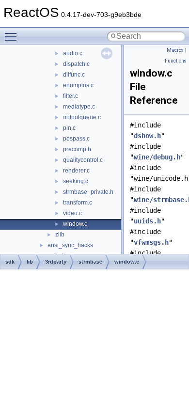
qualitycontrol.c (83, 160)
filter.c (70, 96)
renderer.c (76, 170)
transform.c (77, 202)
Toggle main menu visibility (12, 36)
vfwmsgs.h (151, 242)
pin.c (69, 128)
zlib (59, 234)
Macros (175, 50)
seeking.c (75, 181)
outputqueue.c (82, 117)
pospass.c (76, 138)
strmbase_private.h (88, 192)
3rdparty (55, 262)
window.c (75, 223)
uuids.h (147, 221)
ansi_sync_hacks (70, 245)
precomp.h (77, 149)
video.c (72, 213)
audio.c (72, 53)
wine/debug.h (157, 157)
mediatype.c (79, 106)
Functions (176, 61)
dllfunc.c (74, 74)
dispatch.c (76, 64)
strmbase (90, 262)
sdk (10, 262)
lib (30, 262)
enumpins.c (78, 85)
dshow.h (147, 136)
